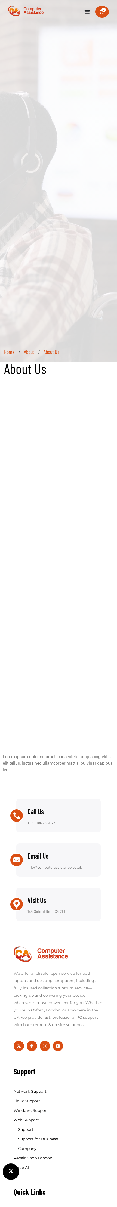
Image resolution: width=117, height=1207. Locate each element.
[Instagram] (45, 1046)
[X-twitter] (19, 1046)
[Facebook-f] (32, 1046)
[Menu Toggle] (87, 11)
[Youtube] (58, 1046)
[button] (11, 1171)
